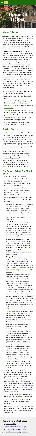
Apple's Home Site (10, 424)
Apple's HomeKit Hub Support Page (15, 429)
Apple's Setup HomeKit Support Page (16, 432)
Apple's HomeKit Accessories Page (15, 426)
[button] (2, 2)
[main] (18, 16)
